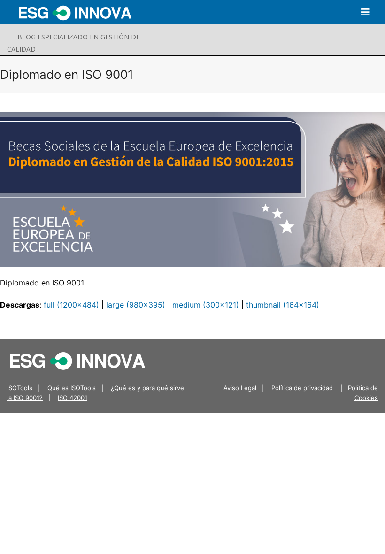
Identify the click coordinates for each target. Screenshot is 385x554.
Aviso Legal (239, 388)
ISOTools (19, 388)
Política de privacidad (303, 388)
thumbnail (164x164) (282, 304)
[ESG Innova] (77, 360)
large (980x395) (135, 304)
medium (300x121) (205, 304)
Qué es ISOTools (71, 388)
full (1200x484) (71, 304)
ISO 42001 (72, 397)
